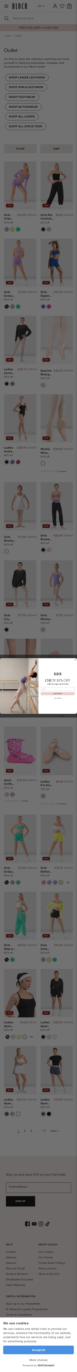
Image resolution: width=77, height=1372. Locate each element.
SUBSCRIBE (58, 693)
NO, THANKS (57, 698)
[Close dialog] (75, 660)
